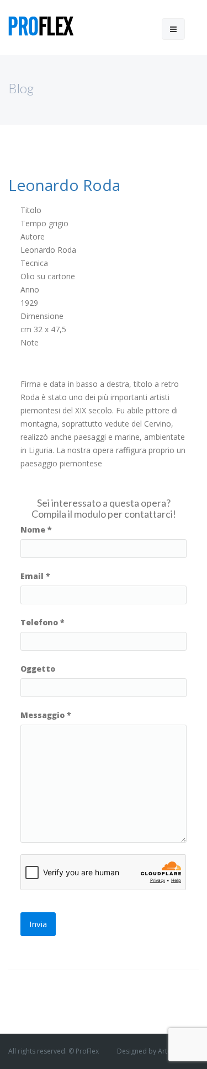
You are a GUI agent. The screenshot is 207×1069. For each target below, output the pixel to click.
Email (35, 576)
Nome (36, 529)
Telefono (42, 622)
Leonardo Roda (64, 184)
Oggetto (37, 668)
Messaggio (45, 715)
